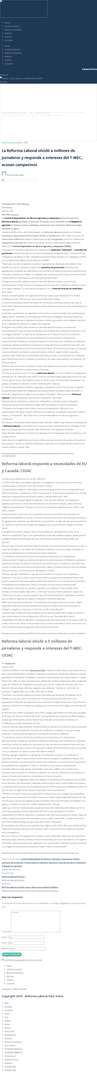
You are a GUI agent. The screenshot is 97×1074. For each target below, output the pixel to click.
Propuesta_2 (10, 1056)
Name (5, 937)
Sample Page (10, 1066)
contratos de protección (12, 862)
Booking (8, 1006)
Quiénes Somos (11, 1059)
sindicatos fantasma (48, 862)
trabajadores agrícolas (12, 866)
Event (7, 1014)
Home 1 (8, 1028)
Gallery (8, 1021)
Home (7, 22)
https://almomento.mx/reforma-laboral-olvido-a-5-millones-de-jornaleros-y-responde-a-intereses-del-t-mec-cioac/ (40, 853)
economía (14, 214)
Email (5, 943)
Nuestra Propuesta (13, 29)
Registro (8, 1063)
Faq (6, 1017)
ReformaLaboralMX (15, 175)
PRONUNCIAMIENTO (13, 1049)
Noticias (8, 33)
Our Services (10, 1045)
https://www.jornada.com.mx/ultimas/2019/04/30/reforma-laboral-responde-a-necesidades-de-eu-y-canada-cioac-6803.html (43, 633)
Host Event (9, 1031)
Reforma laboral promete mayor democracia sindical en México (30, 887)
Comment (6, 931)
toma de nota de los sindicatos (72, 862)
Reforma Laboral (9, 142)
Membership (10, 1035)
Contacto (9, 40)
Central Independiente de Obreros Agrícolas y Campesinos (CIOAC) (50, 859)
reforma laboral (31, 862)
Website (5, 948)
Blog (7, 1003)
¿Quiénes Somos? (12, 26)
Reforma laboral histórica (13, 877)
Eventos (8, 37)
